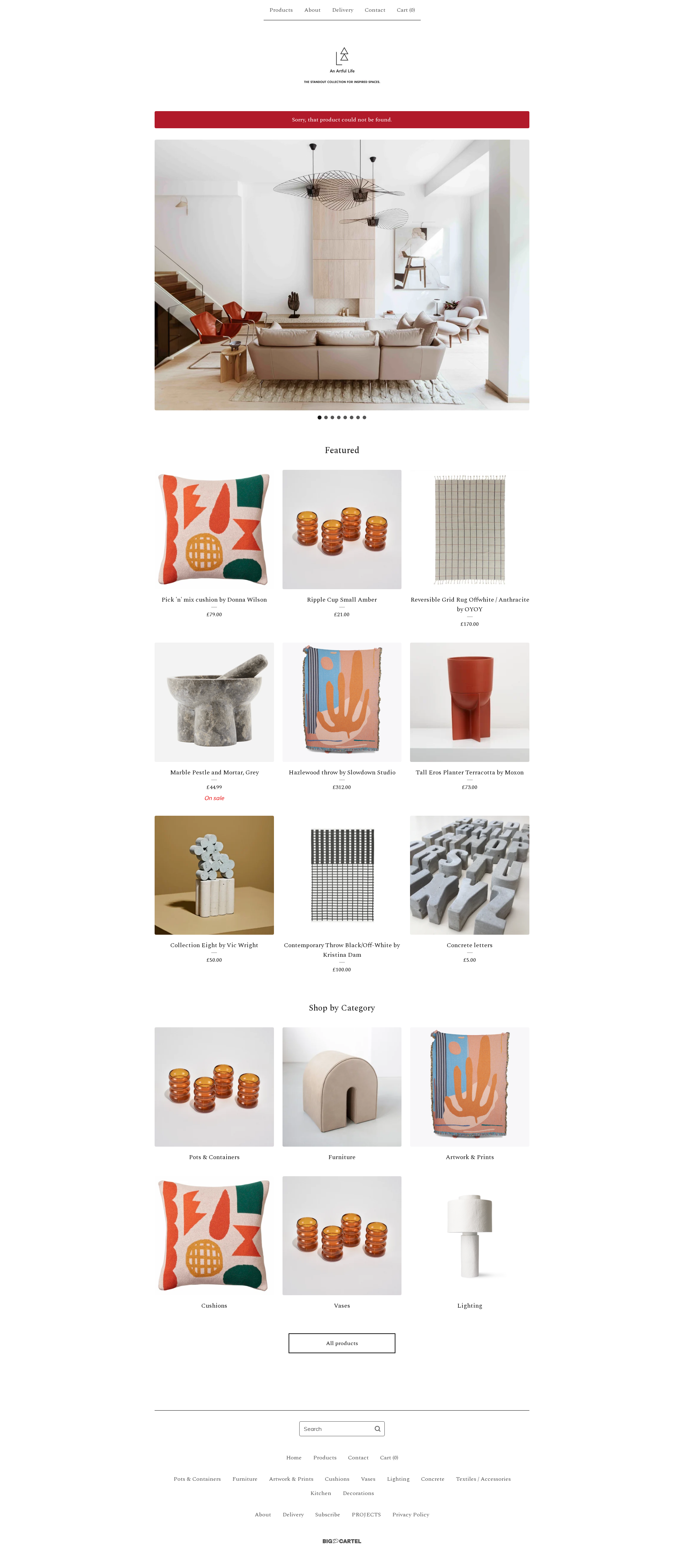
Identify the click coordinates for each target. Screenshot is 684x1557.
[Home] (342, 65)
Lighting (398, 1479)
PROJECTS (366, 1514)
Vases (368, 1479)
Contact (375, 10)
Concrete (433, 1479)
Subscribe (327, 1514)
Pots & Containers (197, 1479)
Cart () (406, 10)
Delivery (342, 10)
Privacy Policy (410, 1514)
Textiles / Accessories (483, 1479)
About (312, 10)
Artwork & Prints (291, 1479)
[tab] (320, 418)
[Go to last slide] (164, 269)
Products (281, 10)
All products (342, 1343)
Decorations (358, 1493)
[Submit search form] (377, 1428)
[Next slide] (519, 269)
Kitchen (320, 1493)
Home (294, 1457)
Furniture (245, 1479)
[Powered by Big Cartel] (342, 1541)
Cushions (337, 1479)
